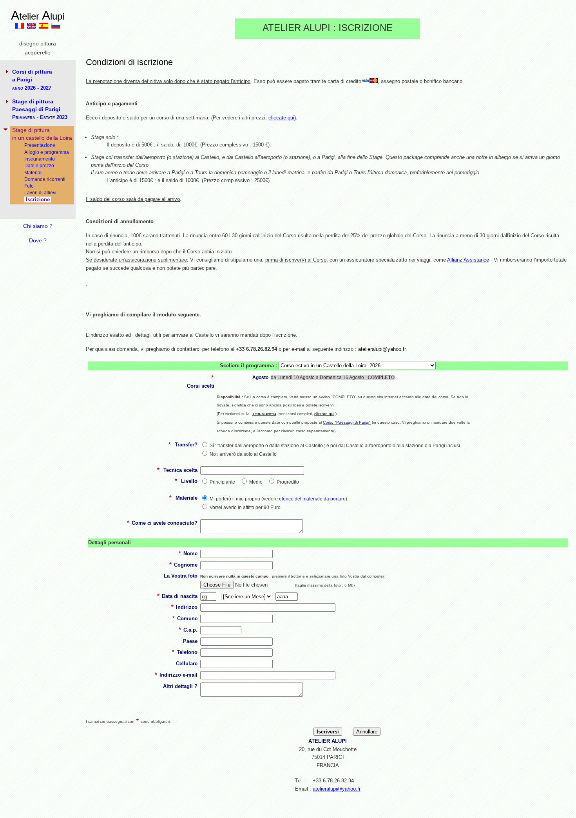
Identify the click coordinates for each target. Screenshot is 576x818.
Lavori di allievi (40, 192)
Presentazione (39, 145)
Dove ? (38, 240)
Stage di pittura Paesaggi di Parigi (39, 109)
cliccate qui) (282, 118)
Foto (29, 185)
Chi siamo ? (38, 226)
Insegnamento (39, 158)
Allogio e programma (46, 152)
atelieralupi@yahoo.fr (336, 789)
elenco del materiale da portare (312, 498)
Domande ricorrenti (44, 179)
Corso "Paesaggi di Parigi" (347, 422)
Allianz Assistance (468, 260)
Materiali (33, 172)
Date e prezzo (39, 165)
